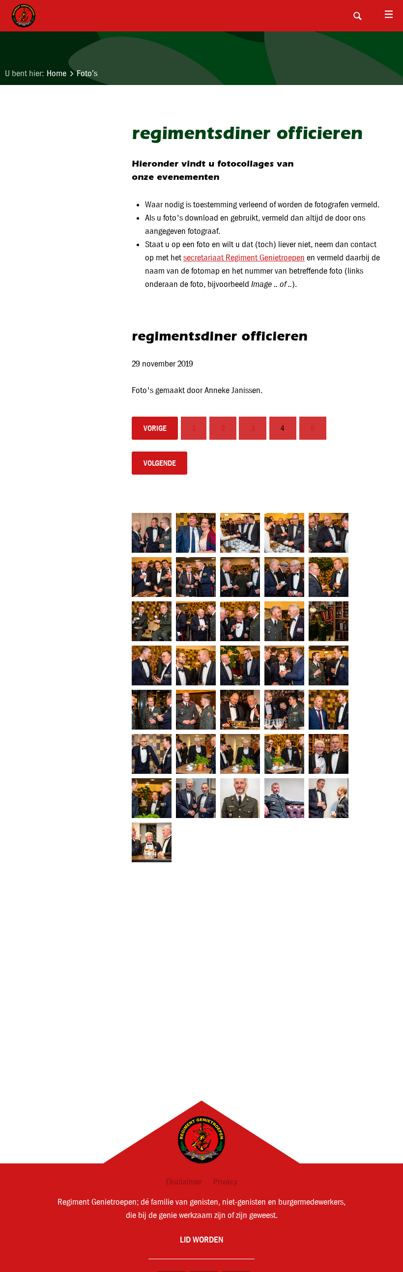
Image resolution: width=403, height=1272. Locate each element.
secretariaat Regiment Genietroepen (244, 258)
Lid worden (201, 1239)
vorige (155, 428)
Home (56, 73)
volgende (160, 463)
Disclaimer (184, 1182)
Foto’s (87, 73)
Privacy (225, 1182)
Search (357, 16)
